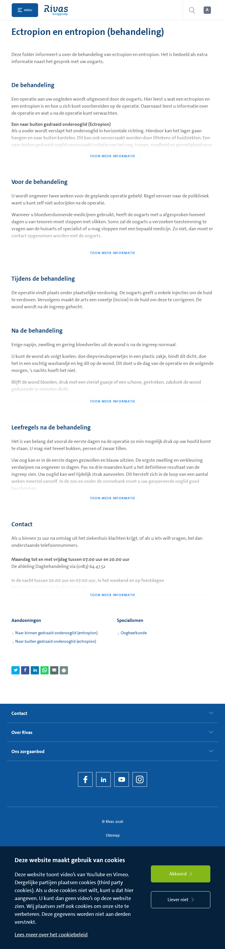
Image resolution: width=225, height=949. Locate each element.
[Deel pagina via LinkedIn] (35, 670)
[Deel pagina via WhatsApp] (44, 670)
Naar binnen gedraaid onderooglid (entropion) (56, 632)
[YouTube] (121, 779)
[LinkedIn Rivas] (103, 779)
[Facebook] (85, 779)
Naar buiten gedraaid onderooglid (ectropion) (55, 641)
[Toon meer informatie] (112, 144)
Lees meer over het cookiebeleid (51, 934)
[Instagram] (139, 779)
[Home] (57, 10)
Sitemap (113, 835)
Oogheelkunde (134, 632)
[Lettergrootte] (207, 10)
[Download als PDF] (64, 670)
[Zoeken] (192, 10)
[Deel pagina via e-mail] (54, 670)
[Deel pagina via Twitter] (15, 670)
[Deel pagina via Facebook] (25, 670)
